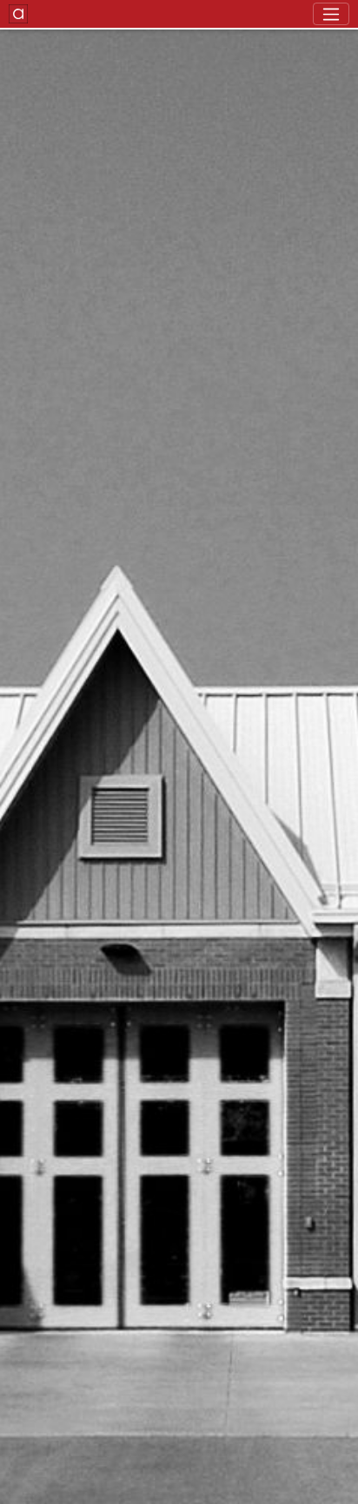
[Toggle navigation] (331, 14)
